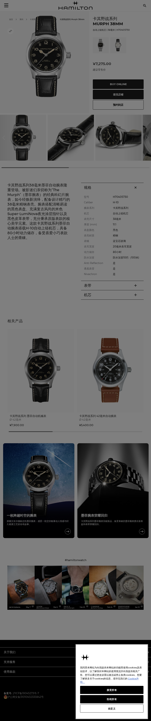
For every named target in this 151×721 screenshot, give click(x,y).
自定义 (112, 708)
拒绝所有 (112, 699)
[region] (112, 681)
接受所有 (112, 689)
